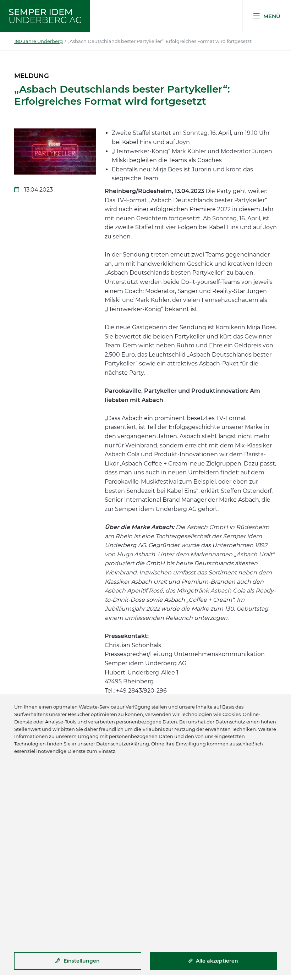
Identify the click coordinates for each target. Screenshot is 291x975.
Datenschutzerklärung (122, 744)
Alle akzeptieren (216, 961)
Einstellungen (81, 961)
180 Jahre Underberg (38, 41)
